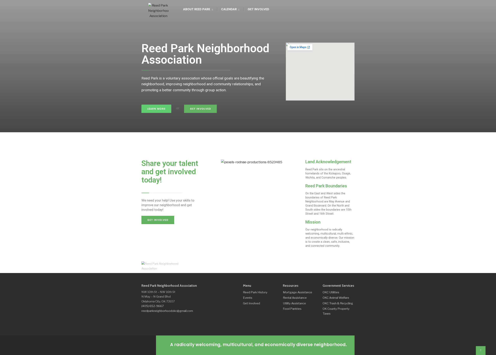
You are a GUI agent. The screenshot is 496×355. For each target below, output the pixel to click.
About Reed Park (196, 9)
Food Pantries (292, 309)
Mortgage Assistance (297, 292)
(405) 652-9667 (152, 306)
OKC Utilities (331, 292)
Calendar (229, 9)
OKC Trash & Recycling (338, 303)
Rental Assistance (295, 298)
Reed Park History (255, 292)
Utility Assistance (294, 303)
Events (247, 298)
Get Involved (258, 9)
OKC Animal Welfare (336, 298)
